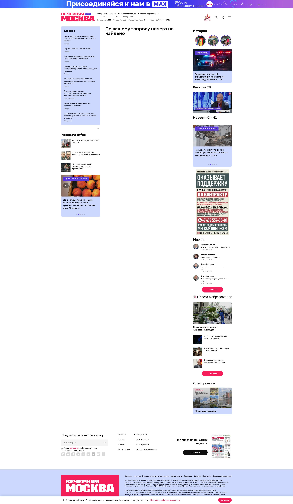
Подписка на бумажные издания (156, 476)
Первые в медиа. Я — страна (141, 20)
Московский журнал (127, 13)
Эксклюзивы (202, 52)
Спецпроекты (128, 17)
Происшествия (69, 99)
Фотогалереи (124, 450)
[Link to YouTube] (83, 454)
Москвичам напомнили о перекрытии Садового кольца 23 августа (79, 57)
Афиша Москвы (119, 20)
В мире (66, 109)
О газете (128, 476)
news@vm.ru (220, 486)
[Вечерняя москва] (90, 486)
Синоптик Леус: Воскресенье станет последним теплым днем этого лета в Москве (80, 38)
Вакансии (188, 476)
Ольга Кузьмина (207, 276)
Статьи (121, 439)
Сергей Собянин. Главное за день (78, 49)
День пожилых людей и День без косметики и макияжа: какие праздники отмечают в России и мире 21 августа (79, 204)
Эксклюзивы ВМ (104, 20)
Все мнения (212, 290)
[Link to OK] (73, 454)
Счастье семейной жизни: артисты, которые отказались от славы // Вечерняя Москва (226, 41)
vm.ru (169, 484)
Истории (200, 30)
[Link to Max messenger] (63, 454)
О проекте (212, 373)
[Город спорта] (207, 17)
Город (66, 44)
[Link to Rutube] (98, 454)
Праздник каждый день (76, 178)
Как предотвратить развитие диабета (212, 135)
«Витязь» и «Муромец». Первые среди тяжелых (217, 349)
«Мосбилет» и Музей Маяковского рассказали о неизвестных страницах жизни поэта (79, 81)
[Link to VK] (68, 454)
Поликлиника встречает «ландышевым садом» (205, 328)
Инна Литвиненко (208, 254)
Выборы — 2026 (163, 20)
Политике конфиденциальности (165, 500)
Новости (101, 17)
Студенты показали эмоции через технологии (215, 337)
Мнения (199, 239)
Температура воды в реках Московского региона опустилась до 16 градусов (80, 68)
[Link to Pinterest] (103, 454)
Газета (113, 13)
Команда (197, 476)
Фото (109, 17)
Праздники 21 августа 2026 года (80, 186)
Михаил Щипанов (208, 245)
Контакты (207, 476)
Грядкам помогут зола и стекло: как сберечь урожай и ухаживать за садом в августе (80, 115)
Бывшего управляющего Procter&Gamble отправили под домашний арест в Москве (77, 93)
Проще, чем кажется (206, 128)
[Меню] (229, 17)
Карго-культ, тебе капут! (210, 257)
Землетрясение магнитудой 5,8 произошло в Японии (77, 104)
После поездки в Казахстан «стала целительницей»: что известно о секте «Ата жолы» (210, 77)
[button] (66, 185)
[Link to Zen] (78, 454)
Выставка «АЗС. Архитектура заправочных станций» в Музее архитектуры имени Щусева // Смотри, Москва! (200, 41)
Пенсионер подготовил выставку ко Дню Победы (214, 361)
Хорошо (225, 500)
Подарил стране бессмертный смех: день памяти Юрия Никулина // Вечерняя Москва (213, 41)
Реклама (137, 476)
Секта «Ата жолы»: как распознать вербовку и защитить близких (212, 60)
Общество (68, 121)
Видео (116, 17)
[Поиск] (216, 17)
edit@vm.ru (184, 486)
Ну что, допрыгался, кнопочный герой (215, 247)
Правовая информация (222, 476)
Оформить (195, 452)
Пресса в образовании (148, 13)
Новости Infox (73, 134)
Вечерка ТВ (102, 13)
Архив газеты (142, 439)
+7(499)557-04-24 (160, 486)
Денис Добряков (207, 264)
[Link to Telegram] (88, 454)
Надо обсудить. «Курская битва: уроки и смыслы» (212, 102)
